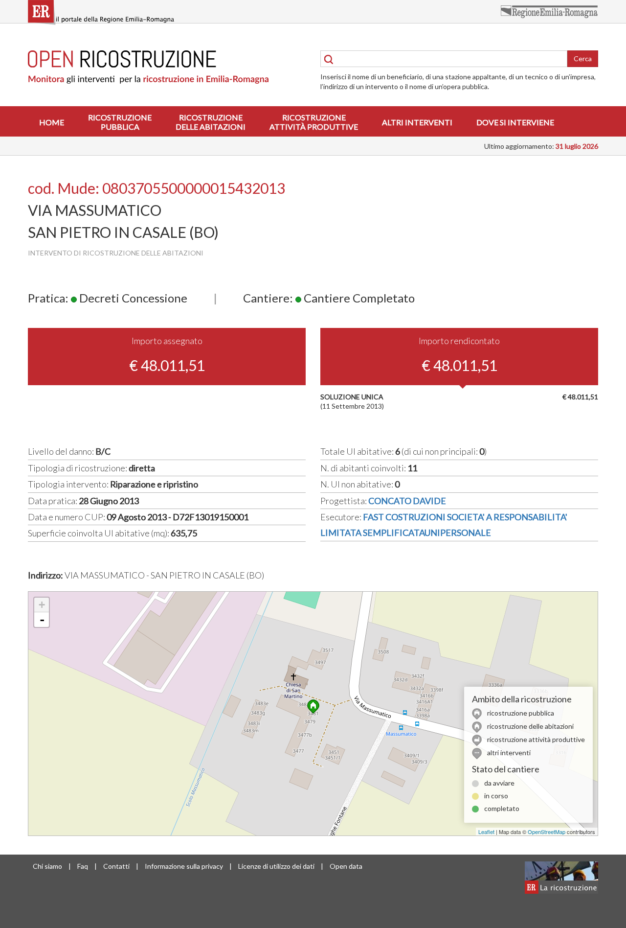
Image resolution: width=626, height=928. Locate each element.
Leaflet (486, 831)
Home (51, 122)
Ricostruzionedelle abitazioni (211, 122)
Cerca (583, 58)
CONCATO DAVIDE (407, 500)
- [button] (42, 619)
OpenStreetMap (546, 831)
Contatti (116, 866)
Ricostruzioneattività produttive (313, 122)
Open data (346, 866)
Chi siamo (47, 866)
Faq (82, 866)
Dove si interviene (515, 122)
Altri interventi (417, 122)
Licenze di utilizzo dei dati (276, 866)
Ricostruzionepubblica (120, 122)
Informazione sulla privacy (184, 866)
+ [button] (42, 605)
